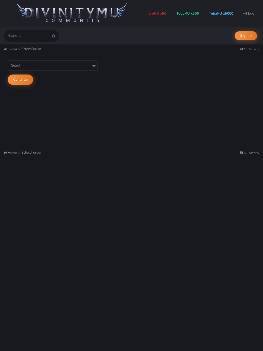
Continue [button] (20, 79)
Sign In (246, 35)
